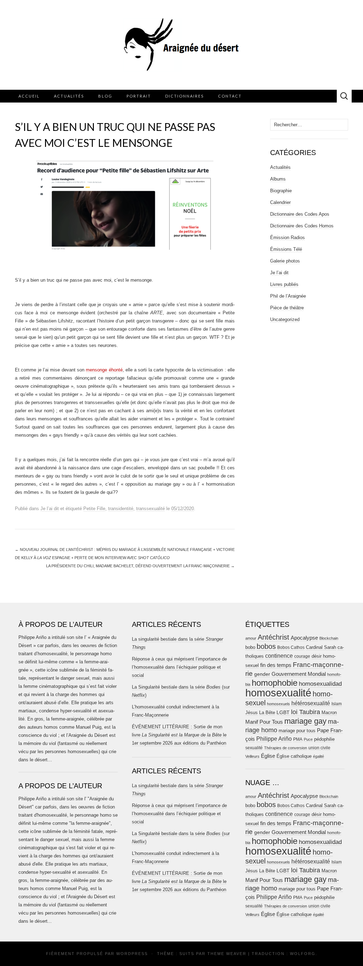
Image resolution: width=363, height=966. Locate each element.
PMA (297, 739)
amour (250, 638)
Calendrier (280, 202)
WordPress (132, 953)
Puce (308, 739)
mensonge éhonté (104, 369)
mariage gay (305, 721)
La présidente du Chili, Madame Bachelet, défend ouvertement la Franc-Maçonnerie (140, 566)
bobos (266, 646)
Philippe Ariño (274, 739)
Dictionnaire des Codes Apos (299, 214)
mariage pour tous (297, 730)
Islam (336, 703)
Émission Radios (287, 237)
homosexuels (278, 704)
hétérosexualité (310, 703)
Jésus (251, 712)
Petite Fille (94, 508)
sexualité (254, 747)
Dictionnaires (184, 96)
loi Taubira (305, 712)
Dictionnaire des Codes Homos (302, 225)
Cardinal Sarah (321, 647)
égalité (318, 756)
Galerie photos (285, 261)
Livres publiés (284, 284)
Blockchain (328, 638)
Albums (278, 179)
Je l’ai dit (49, 508)
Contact (230, 96)
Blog (105, 96)
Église (268, 756)
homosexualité (278, 693)
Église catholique (294, 756)
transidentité (120, 508)
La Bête (267, 712)
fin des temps (275, 665)
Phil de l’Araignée (288, 296)
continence (279, 655)
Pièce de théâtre (287, 307)
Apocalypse (304, 638)
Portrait (139, 96)
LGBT (283, 712)
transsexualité (150, 508)
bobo (250, 647)
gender (262, 674)
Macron (329, 712)
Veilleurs (252, 756)
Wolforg (302, 953)
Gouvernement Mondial (299, 674)
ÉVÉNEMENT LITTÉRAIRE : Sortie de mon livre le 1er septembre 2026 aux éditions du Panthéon (179, 735)
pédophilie (324, 739)
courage (302, 656)
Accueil (29, 96)
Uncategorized (285, 319)
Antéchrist (273, 637)
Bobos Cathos (291, 647)
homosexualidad (320, 683)
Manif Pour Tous (264, 722)
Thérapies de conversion (285, 748)
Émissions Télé (286, 249)
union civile (319, 747)
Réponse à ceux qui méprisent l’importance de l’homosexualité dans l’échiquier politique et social (179, 667)
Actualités (69, 96)
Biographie (281, 190)
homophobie (274, 683)
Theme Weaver (226, 953)
